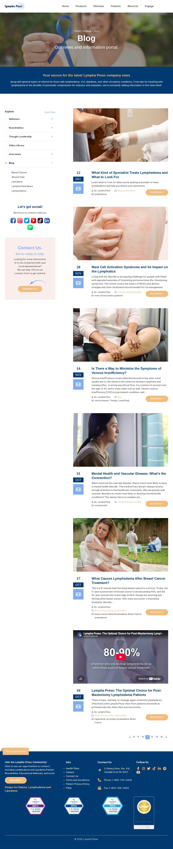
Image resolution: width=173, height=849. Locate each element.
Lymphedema (19, 190)
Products (81, 6)
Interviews (15, 154)
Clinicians (98, 6)
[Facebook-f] (138, 768)
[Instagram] (143, 768)
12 (152, 737)
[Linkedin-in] (159, 768)
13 (157, 737)
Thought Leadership (20, 136)
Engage (149, 6)
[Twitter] (149, 768)
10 (143, 737)
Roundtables (16, 127)
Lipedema (17, 181)
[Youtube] (138, 772)
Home (65, 6)
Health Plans (72, 768)
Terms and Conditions (77, 780)
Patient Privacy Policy (78, 784)
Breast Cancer (19, 172)
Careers (70, 772)
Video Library (16, 145)
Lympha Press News (22, 186)
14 (162, 737)
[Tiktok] (154, 768)
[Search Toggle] (166, 6)
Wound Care (18, 177)
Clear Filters (49, 112)
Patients (116, 6)
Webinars (14, 119)
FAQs (69, 788)
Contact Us (72, 776)
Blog (11, 163)
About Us (132, 6)
